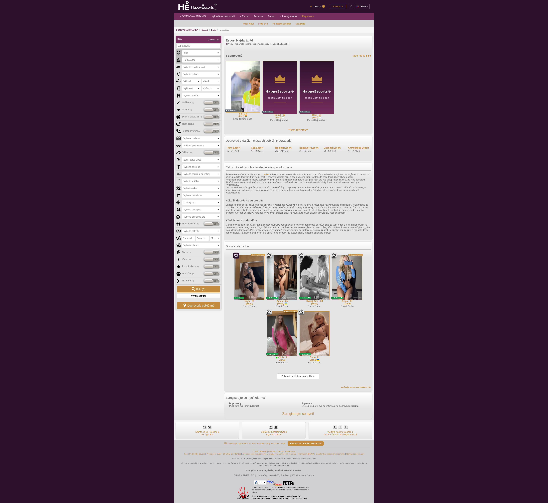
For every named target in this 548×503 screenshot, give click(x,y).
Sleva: (186, 252)
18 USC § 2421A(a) (232, 454)
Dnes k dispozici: (192, 116)
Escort (244, 16)
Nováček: (188, 273)
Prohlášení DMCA (306, 454)
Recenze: (188, 124)
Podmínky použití (197, 454)
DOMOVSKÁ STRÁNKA (193, 16)
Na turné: (188, 280)
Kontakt (263, 451)
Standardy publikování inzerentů (330, 454)
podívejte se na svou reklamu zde (356, 387)
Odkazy (280, 451)
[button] (201, 53)
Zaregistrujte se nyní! (298, 414)
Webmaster (290, 451)
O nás (255, 451)
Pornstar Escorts (281, 24)
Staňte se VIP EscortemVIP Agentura (207, 433)
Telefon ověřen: (191, 131)
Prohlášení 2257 (214, 454)
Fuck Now (248, 24)
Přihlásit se (338, 6)
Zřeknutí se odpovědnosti (253, 454)
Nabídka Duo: (190, 223)
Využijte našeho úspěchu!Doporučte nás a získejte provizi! (340, 433)
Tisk (186, 454)
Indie (213, 30)
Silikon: (187, 152)
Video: (186, 259)
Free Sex (263, 24)
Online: (187, 109)
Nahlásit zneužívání (355, 454)
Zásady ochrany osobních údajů (281, 454)
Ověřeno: (188, 102)
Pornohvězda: (190, 266)
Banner (271, 451)
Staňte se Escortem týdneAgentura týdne (274, 433)
